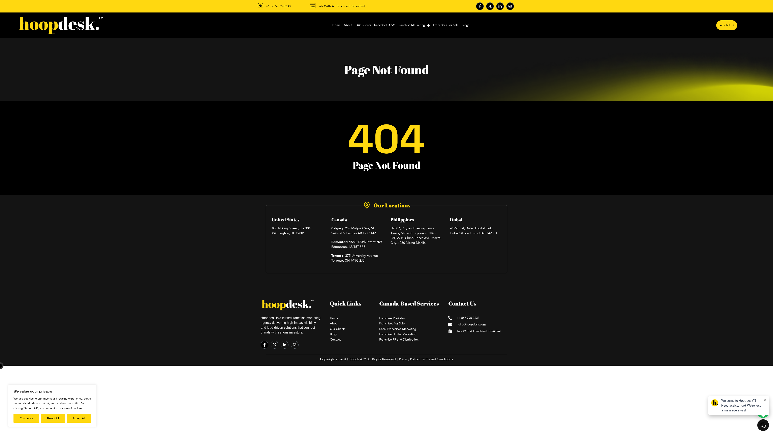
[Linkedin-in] (500, 6)
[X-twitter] (490, 6)
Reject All (53, 418)
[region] (52, 406)
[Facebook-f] (480, 6)
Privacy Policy (409, 359)
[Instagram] (510, 6)
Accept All (79, 418)
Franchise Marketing (411, 25)
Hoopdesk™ (356, 359)
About (348, 25)
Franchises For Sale (446, 25)
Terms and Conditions (437, 359)
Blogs (465, 25)
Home (336, 25)
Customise (26, 418)
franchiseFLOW (384, 25)
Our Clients (363, 25)
